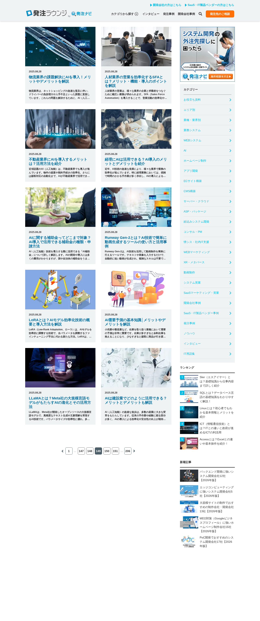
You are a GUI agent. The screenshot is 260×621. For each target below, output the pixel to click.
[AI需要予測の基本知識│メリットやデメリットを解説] (136, 289)
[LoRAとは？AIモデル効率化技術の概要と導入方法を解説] (60, 289)
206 (127, 451)
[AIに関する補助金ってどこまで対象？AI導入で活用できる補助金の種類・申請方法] (60, 207)
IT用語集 (189, 353)
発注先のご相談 (220, 13)
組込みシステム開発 (196, 221)
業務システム (192, 130)
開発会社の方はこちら (167, 5)
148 (89, 451)
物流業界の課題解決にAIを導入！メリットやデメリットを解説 (60, 79)
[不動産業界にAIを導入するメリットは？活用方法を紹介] (60, 129)
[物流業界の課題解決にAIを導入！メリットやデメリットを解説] (60, 46)
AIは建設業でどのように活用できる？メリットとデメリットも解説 (136, 400)
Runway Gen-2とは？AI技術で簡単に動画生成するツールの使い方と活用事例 (136, 242)
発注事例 (168, 13)
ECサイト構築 (193, 181)
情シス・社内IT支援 (196, 242)
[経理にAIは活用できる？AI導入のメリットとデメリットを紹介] (136, 129)
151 (115, 451)
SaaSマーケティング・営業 (201, 292)
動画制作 (189, 272)
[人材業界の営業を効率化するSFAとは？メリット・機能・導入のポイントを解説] (136, 46)
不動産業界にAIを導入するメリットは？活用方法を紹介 (58, 161)
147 (81, 451)
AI (185, 150)
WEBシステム (192, 140)
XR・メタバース (194, 262)
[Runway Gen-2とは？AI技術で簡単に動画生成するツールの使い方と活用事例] (136, 207)
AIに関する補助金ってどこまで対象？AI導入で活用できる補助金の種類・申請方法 (60, 242)
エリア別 (189, 109)
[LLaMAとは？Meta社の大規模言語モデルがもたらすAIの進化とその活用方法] (60, 367)
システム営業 (192, 282)
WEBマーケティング (197, 252)
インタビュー (150, 13)
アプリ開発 (191, 170)
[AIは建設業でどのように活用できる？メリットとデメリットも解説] (136, 367)
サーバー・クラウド (196, 201)
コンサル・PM (193, 231)
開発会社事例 (186, 13)
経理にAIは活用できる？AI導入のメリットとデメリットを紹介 (136, 161)
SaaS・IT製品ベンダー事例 (201, 313)
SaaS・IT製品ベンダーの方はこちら (211, 5)
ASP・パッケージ (195, 211)
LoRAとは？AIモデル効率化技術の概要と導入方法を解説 (59, 322)
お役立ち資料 (192, 99)
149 (98, 451)
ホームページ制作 (195, 160)
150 (106, 451)
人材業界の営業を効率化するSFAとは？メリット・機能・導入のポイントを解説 (136, 81)
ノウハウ (189, 333)
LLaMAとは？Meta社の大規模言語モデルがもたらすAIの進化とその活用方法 (60, 402)
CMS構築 (190, 191)
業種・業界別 (192, 120)
